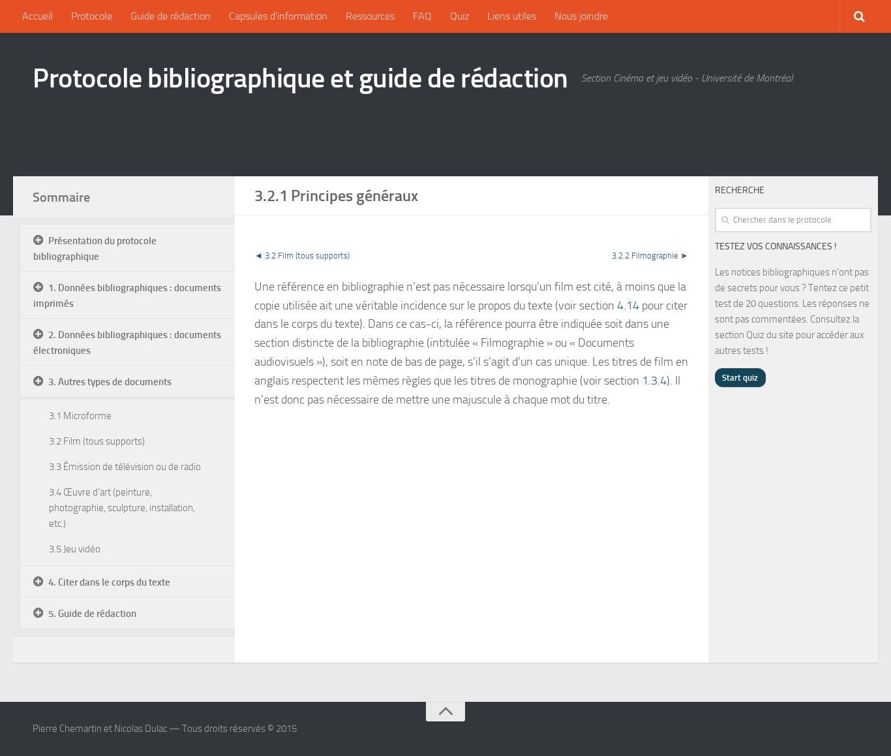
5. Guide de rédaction (92, 614)
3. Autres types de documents (110, 382)
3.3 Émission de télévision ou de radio (125, 467)
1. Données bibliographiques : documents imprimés (127, 295)
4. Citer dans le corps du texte (109, 582)
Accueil (37, 16)
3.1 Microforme (80, 416)
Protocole (91, 16)
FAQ (422, 16)
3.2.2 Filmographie (645, 255)
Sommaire (61, 197)
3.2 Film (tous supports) (97, 441)
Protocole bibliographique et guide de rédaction (300, 78)
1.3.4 (654, 380)
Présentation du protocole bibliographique (95, 248)
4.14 (628, 305)
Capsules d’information (278, 16)
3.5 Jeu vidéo (74, 549)
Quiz (459, 16)
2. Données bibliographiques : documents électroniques (127, 342)
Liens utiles (511, 16)
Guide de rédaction (170, 16)
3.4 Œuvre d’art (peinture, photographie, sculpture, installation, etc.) (122, 507)
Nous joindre (581, 16)
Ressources (370, 16)
